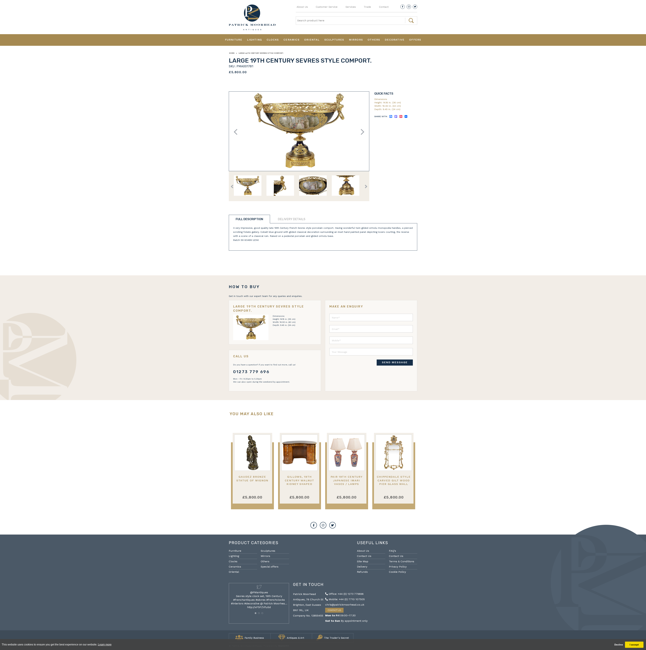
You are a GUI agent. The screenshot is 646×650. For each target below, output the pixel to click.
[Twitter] (415, 7)
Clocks (273, 39)
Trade (367, 6)
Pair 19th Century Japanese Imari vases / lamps (347, 480)
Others (374, 39)
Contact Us (364, 556)
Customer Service (326, 6)
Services (351, 6)
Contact (384, 6)
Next (361, 132)
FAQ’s (392, 550)
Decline (618, 644)
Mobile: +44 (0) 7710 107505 (346, 599)
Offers (415, 39)
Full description (249, 219)
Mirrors (356, 39)
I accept (634, 644)
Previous (237, 132)
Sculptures (334, 39)
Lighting (254, 39)
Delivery (362, 566)
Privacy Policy (398, 566)
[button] (255, 613)
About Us (302, 6)
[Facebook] (402, 7)
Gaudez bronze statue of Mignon (252, 478)
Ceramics (291, 39)
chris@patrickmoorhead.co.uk (344, 604)
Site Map (362, 561)
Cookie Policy (397, 571)
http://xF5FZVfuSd (259, 607)
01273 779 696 (251, 371)
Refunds (362, 571)
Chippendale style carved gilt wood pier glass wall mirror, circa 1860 (394, 482)
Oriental (312, 39)
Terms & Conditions (401, 561)
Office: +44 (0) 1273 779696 (346, 593)
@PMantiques (259, 592)
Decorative (394, 39)
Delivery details (291, 219)
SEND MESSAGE (395, 362)
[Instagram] (409, 7)
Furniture (233, 39)
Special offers (269, 566)
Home (232, 53)
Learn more (105, 644)
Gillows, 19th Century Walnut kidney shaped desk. (299, 482)
